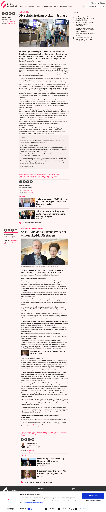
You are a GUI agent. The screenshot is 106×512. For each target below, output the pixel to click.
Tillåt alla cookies (93, 495)
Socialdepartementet (53, 432)
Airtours (39, 174)
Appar (73, 488)
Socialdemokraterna (59, 434)
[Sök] (103, 6)
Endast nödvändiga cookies (93, 500)
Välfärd (38, 432)
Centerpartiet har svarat (36, 424)
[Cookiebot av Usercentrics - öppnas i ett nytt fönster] (10, 509)
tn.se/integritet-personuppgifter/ (34, 502)
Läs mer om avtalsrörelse (31, 223)
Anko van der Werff (24, 176)
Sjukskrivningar (25, 434)
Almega (32, 176)
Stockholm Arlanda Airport (26, 177)
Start (21, 6)
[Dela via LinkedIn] (10, 13)
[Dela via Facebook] (3, 13)
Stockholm (51, 177)
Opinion (56, 6)
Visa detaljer (83, 509)
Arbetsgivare (28, 432)
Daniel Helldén (49, 434)
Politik (22, 432)
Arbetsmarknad (29, 6)
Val (30, 434)
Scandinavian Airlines (54, 174)
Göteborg (35, 177)
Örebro (41, 177)
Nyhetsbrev (63, 6)
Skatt (34, 432)
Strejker (21, 174)
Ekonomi (38, 6)
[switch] (45, 509)
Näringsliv (39, 489)
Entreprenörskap (47, 6)
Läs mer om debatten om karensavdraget (39, 482)
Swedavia (33, 174)
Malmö (45, 177)
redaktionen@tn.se (6, 19)
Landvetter (38, 176)
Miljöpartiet (44, 432)
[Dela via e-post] (13, 13)
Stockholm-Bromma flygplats (49, 176)
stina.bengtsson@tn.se (9, 237)
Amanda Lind (42, 434)
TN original (35, 434)
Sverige (23, 435)
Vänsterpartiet (63, 432)
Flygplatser (45, 174)
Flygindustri (27, 174)
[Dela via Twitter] (6, 13)
